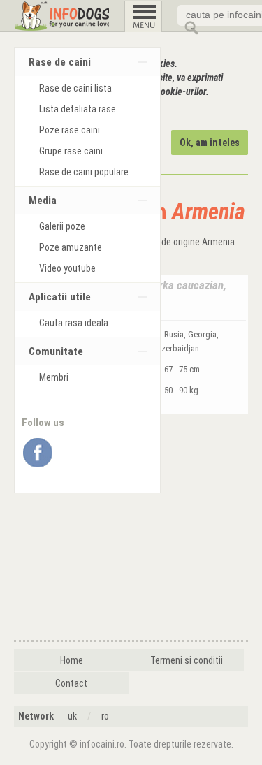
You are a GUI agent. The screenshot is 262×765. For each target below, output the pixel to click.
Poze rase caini (69, 130)
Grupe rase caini (71, 150)
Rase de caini (60, 62)
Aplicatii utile (60, 297)
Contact (71, 683)
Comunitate (56, 351)
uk (72, 716)
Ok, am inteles (210, 142)
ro (105, 716)
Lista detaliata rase (77, 109)
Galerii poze (62, 226)
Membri (53, 377)
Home (71, 660)
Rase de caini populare (84, 171)
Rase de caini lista (75, 88)
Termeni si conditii (186, 660)
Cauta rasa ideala (73, 322)
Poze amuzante (70, 247)
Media (43, 200)
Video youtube (67, 268)
